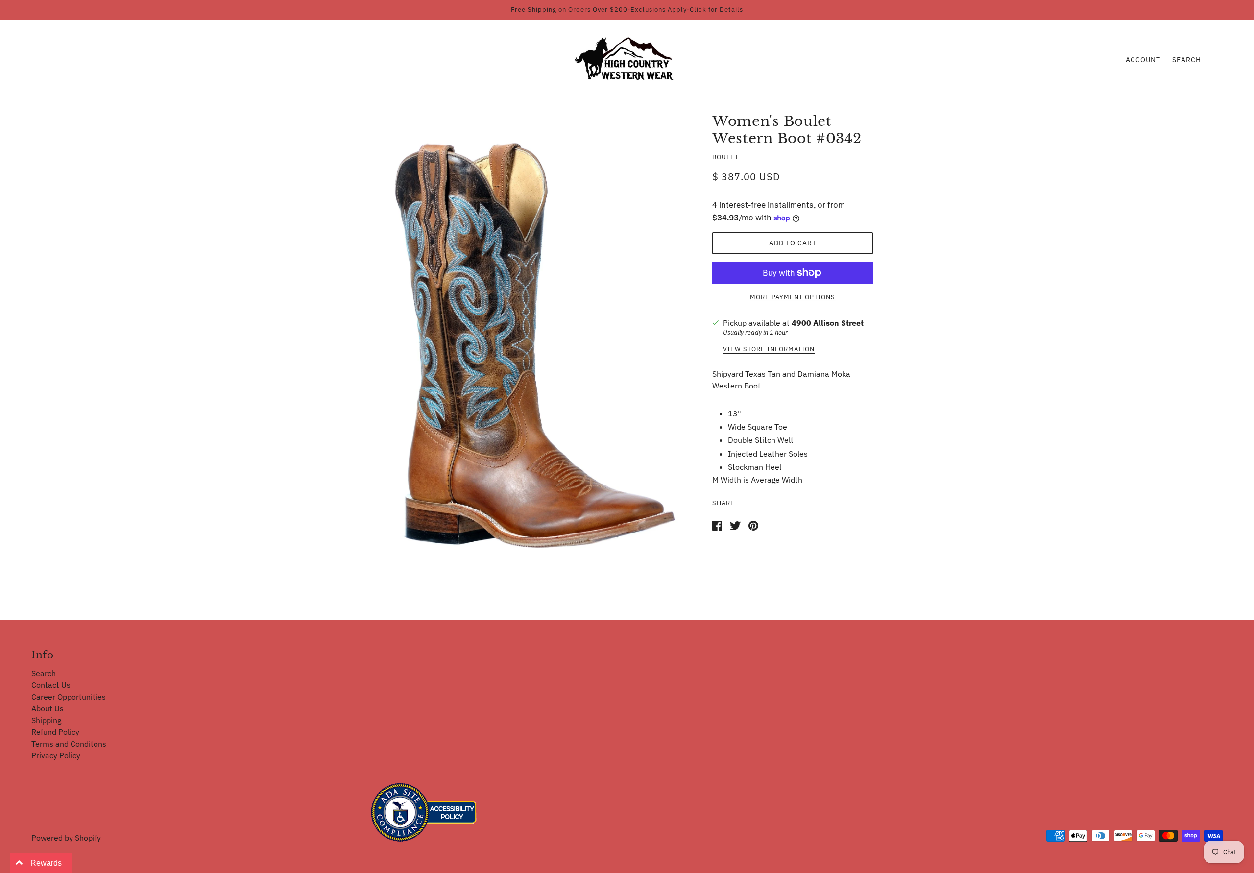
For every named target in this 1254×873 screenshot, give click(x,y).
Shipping (46, 720)
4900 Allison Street (828, 323)
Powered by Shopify (66, 838)
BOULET (725, 157)
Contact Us (51, 685)
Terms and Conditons (68, 744)
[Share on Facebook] (717, 525)
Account (1143, 59)
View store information (769, 349)
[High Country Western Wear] (627, 59)
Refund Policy (55, 732)
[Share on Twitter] (735, 525)
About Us (47, 708)
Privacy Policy (55, 755)
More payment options (792, 297)
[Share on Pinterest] (753, 525)
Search (1186, 59)
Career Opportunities (68, 697)
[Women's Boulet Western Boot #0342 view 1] (535, 350)
